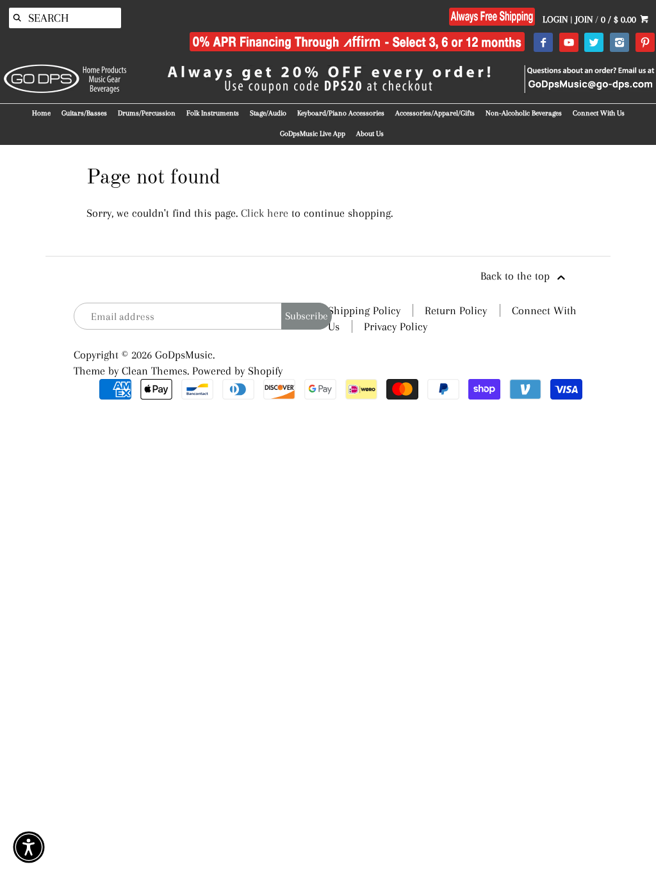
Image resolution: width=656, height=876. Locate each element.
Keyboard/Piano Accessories (340, 113)
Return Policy (456, 310)
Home (41, 113)
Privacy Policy (395, 326)
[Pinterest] (645, 43)
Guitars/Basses (84, 113)
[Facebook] (543, 43)
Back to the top (516, 275)
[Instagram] (619, 43)
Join (584, 19)
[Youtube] (568, 43)
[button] (29, 847)
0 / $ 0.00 (620, 19)
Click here (264, 212)
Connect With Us (599, 113)
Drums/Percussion (147, 113)
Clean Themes (154, 370)
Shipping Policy (364, 310)
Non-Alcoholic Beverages (524, 113)
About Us (370, 134)
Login (555, 19)
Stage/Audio (268, 113)
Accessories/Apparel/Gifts (435, 113)
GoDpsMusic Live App (312, 134)
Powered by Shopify (237, 370)
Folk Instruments (212, 113)
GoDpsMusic (184, 354)
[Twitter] (593, 43)
